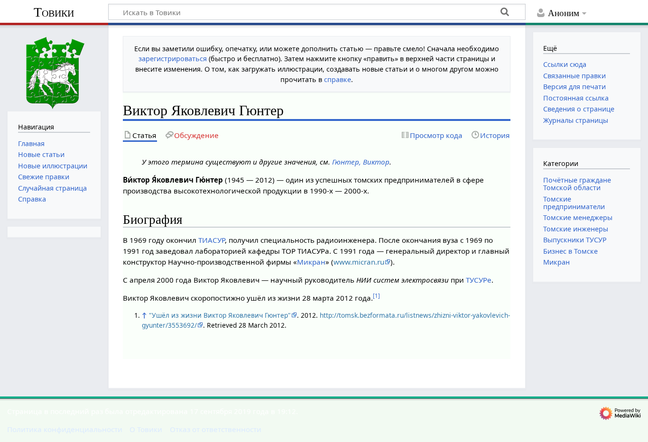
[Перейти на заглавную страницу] (54, 67)
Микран (311, 262)
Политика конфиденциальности (64, 429)
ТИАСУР (211, 240)
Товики (54, 12)
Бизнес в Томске (570, 251)
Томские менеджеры (577, 217)
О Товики (146, 429)
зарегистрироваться (173, 58)
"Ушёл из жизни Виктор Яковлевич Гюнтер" (220, 315)
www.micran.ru (358, 262)
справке (337, 79)
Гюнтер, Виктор (360, 161)
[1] (376, 295)
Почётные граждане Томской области (577, 183)
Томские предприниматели (574, 202)
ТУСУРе (478, 280)
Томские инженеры (575, 228)
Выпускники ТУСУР (575, 239)
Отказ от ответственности (215, 429)
